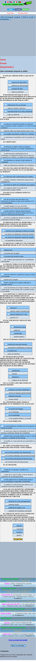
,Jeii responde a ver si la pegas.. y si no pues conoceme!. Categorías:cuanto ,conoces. (18, 596)
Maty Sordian (6, 618)
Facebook (18, 9)
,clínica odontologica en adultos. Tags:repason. (18, 580)
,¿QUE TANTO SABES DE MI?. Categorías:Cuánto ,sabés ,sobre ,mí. (18, 623)
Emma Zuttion (6, 613)
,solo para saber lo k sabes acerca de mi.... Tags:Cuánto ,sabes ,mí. (18, 629)
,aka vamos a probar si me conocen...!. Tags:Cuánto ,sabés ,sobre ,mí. (18, 619)
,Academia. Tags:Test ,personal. (18, 601)
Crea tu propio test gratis (18, 640)
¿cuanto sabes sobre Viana (14, 609)
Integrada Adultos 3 (7, 67)
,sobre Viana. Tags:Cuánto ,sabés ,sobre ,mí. (18, 609)
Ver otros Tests (23, 13)
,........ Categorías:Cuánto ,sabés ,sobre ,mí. (18, 614)
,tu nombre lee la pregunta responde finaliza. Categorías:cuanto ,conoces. (18, 635)
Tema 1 (3, 601)
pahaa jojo (7, 634)
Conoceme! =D (6, 595)
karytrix (7, 623)
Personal (3, 63)
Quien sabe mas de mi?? (11, 604)
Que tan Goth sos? (9, 588)
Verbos (7, 583)
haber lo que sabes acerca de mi (13, 627)
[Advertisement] (18, 38)
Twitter (11, 9)
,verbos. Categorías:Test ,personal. (18, 584)
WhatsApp (26, 9)
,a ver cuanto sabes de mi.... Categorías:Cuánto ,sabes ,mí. (18, 605)
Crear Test (10, 13)
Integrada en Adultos (10, 579)
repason (3, 59)
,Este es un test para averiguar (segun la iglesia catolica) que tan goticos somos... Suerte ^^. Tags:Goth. (18, 590)
